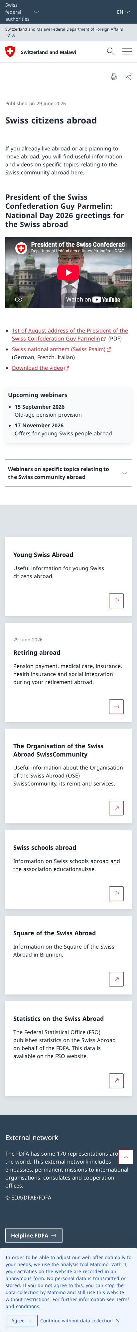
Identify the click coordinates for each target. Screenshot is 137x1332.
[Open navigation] (127, 51)
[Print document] (113, 76)
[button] (125, 1157)
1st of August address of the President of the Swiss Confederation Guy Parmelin (70, 334)
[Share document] (128, 76)
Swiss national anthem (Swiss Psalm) (58, 349)
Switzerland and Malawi (48, 52)
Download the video (37, 367)
